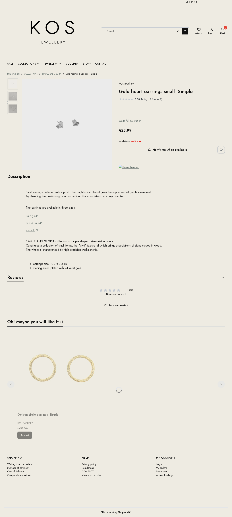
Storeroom (161, 471)
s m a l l (30, 230)
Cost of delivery (15, 471)
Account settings (164, 475)
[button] (185, 31)
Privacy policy (89, 464)
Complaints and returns (19, 475)
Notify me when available (170, 150)
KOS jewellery (13, 73)
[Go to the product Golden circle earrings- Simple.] (62, 370)
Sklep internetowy (115, 512)
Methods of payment (17, 468)
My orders (161, 468)
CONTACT (88, 471)
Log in (159, 464)
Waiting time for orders (19, 464)
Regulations (88, 468)
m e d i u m (33, 223)
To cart (24, 435)
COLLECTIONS (31, 73)
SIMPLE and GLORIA (51, 73)
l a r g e (31, 216)
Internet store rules (91, 475)
